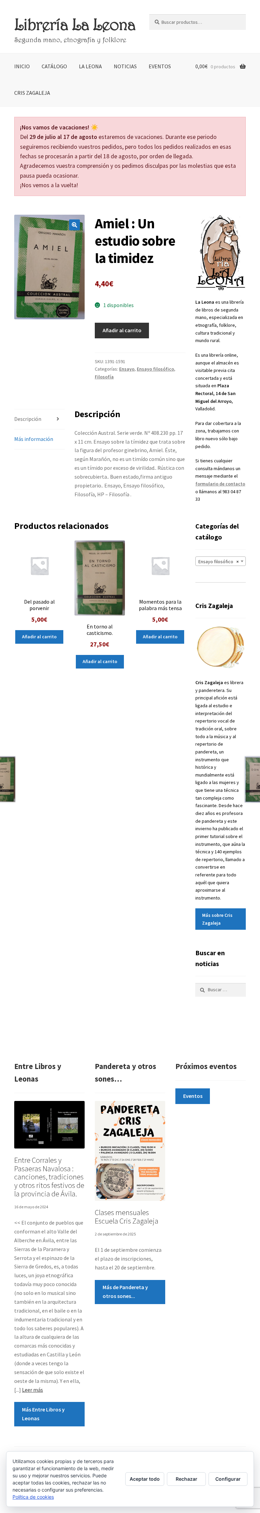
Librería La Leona (74, 24)
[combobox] (220, 561)
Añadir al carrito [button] (39, 637)
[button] (74, 224)
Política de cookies (33, 1497)
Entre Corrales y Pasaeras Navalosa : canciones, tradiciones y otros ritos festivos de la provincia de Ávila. (49, 1176)
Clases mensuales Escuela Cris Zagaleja (126, 1217)
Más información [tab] (33, 438)
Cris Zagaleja (32, 92)
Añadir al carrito (122, 330)
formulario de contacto (220, 484)
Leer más (32, 1389)
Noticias (125, 66)
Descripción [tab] (27, 418)
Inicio (22, 66)
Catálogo (54, 66)
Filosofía (104, 377)
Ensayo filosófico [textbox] (218, 561)
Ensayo (126, 369)
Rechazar (186, 1479)
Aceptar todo (145, 1479)
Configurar (228, 1479)
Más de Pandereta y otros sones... (125, 1291)
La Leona (90, 66)
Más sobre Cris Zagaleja (217, 919)
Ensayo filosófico (155, 369)
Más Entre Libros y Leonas (43, 1414)
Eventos (160, 66)
